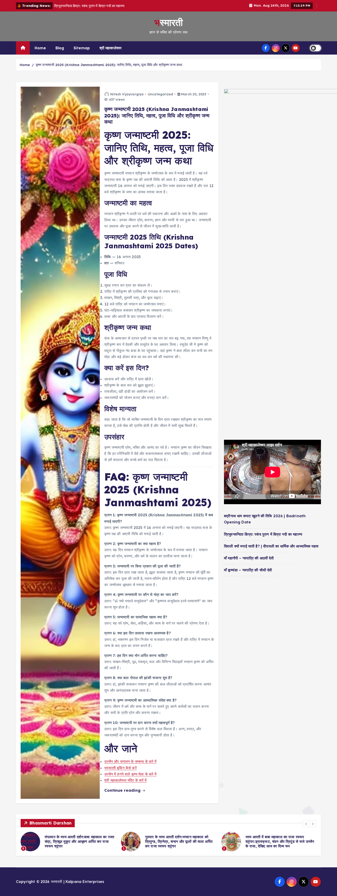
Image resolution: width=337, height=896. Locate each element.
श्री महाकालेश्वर (110, 48)
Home (40, 48)
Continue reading (123, 790)
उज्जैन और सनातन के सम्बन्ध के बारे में (130, 761)
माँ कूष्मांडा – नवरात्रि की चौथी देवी (248, 570)
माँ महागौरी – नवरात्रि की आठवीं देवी (249, 558)
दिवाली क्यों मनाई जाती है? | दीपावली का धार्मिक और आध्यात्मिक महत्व (271, 546)
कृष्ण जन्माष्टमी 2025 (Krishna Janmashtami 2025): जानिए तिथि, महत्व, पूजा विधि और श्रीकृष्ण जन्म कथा (109, 65)
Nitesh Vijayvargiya (127, 94)
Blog (59, 48)
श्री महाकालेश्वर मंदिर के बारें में (125, 780)
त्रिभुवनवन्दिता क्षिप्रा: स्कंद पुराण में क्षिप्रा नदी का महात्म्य (263, 534)
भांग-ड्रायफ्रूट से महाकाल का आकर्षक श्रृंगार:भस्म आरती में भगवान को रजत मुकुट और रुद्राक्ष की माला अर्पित (285, 841)
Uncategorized (160, 94)
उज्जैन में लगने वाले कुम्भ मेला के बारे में (130, 774)
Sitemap (82, 48)
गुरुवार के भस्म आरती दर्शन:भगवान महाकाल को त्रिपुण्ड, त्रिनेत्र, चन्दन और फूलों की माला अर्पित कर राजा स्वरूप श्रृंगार (83, 841)
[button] (306, 823)
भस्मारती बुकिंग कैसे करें (120, 768)
